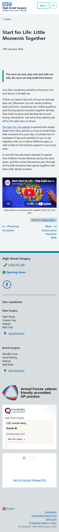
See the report (15, 439)
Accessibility (51, 512)
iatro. (54, 523)
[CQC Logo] (15, 413)
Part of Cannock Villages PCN (29, 480)
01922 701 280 (16, 264)
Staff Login (51, 519)
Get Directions (16, 333)
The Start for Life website (16, 127)
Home (8, 19)
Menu (43, 5)
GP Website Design (38, 523)
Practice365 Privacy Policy (44, 515)
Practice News (48, 220)
